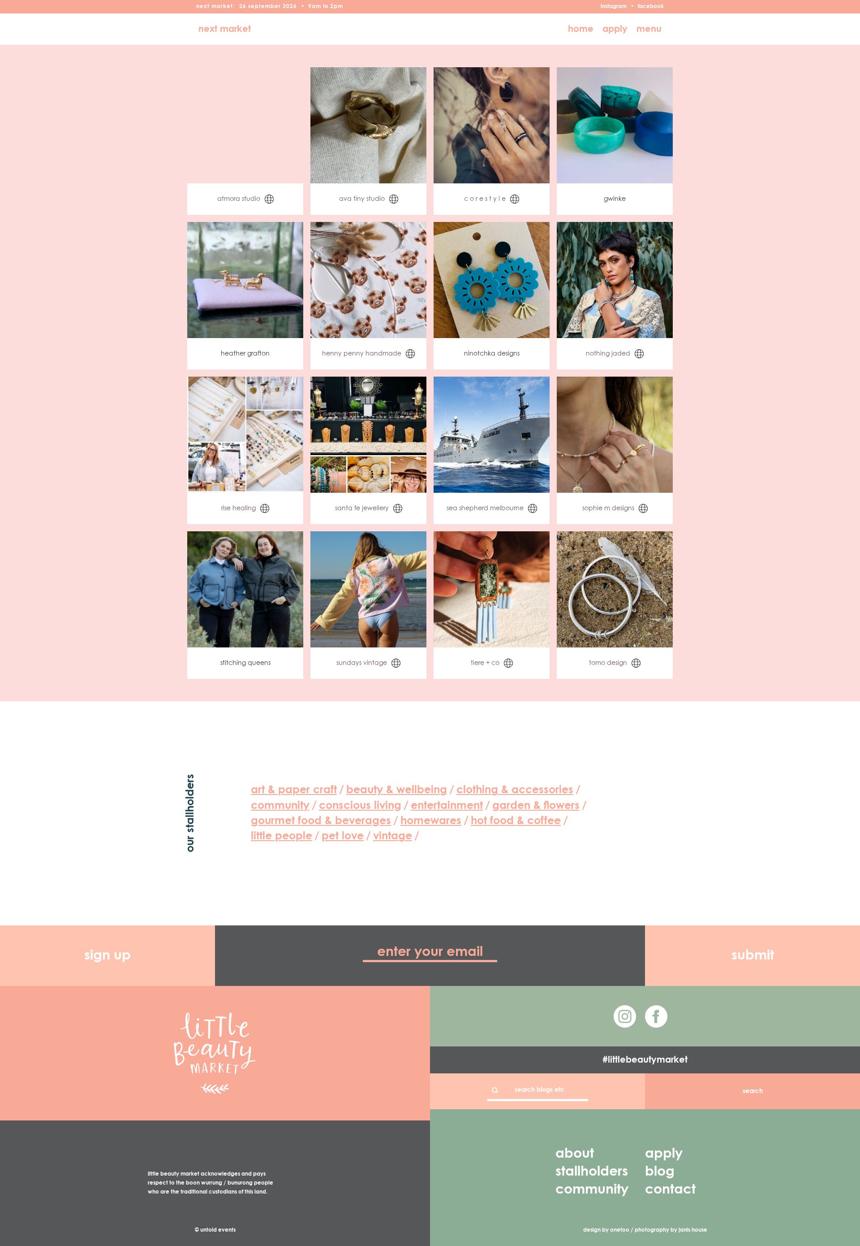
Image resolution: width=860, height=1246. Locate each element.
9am (314, 6)
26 (242, 6)
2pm (336, 6)
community (591, 1189)
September (264, 6)
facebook (651, 6)
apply (615, 29)
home (580, 29)
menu (649, 29)
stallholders (591, 1172)
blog (660, 1172)
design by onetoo (606, 1230)
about (574, 1154)
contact (670, 1189)
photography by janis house (671, 1230)
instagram (614, 6)
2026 (290, 6)
